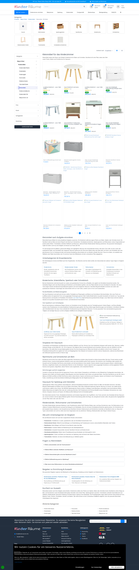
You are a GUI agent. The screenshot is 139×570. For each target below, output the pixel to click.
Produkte (16, 19)
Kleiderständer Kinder (71, 267)
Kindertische (47, 267)
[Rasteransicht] (117, 50)
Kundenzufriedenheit (48, 543)
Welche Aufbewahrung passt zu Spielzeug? (57, 459)
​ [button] (123, 521)
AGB (62, 531)
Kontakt (44, 531)
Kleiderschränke (76, 511)
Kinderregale (47, 513)
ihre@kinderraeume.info (22, 533)
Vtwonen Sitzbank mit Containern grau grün (52, 225)
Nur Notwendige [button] (96, 567)
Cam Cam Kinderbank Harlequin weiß (111, 320)
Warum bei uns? (47, 536)
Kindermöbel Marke (49, 508)
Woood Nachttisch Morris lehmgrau (112, 192)
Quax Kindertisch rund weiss (71, 87)
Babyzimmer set (103, 513)
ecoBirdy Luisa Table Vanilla (52, 332)
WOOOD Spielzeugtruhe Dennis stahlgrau (72, 160)
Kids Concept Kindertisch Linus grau (93, 225)
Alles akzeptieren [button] (116, 567)
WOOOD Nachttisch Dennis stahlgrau (113, 160)
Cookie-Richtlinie (18, 562)
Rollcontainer (89, 267)
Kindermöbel (31, 19)
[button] (109, 50)
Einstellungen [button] (80, 567)
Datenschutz (64, 534)
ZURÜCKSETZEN (27, 126)
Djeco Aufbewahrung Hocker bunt (52, 160)
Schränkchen (110, 267)
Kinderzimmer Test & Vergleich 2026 (109, 476)
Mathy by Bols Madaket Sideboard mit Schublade (73, 225)
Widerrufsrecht (65, 536)
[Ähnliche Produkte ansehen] (61, 71)
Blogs (15, 543)
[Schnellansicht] (61, 64)
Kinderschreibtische (104, 508)
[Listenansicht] (122, 50)
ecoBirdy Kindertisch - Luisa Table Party (94, 88)
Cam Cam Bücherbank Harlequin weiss (114, 225)
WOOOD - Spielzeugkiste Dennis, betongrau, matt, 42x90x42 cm (51, 192)
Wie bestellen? (46, 538)
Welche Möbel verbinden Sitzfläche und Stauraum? (59, 449)
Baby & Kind (24, 19)
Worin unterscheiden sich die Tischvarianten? (58, 444)
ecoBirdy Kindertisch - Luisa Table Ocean (52, 123)
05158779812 (20, 536)
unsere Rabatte (46, 541)
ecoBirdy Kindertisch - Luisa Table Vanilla (52, 88)
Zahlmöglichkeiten (66, 541)
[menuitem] (21, 12)
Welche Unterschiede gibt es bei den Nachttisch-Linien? (60, 454)
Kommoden (74, 508)
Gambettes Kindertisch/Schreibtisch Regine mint (93, 124)
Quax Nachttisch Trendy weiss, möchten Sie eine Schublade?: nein (73, 123)
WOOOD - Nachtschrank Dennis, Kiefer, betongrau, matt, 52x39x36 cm (73, 193)
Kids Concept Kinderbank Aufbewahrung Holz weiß (91, 160)
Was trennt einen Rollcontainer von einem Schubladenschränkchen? (64, 464)
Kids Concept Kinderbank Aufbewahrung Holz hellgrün (113, 123)
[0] (91, 6)
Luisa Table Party (77, 297)
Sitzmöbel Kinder (76, 513)
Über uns (45, 534)
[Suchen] (84, 6)
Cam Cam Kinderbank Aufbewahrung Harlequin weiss (114, 88)
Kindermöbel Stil (103, 511)
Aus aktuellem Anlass (66, 543)
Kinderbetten (47, 511)
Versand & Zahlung (66, 538)
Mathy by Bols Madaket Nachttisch (91, 192)
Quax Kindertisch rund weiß (80, 332)
